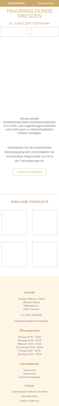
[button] (29, 32)
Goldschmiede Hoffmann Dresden (29, 391)
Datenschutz (29, 373)
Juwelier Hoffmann (29, 400)
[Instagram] (35, 283)
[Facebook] (24, 283)
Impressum (29, 370)
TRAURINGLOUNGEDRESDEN (29, 13)
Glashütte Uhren (29, 396)
